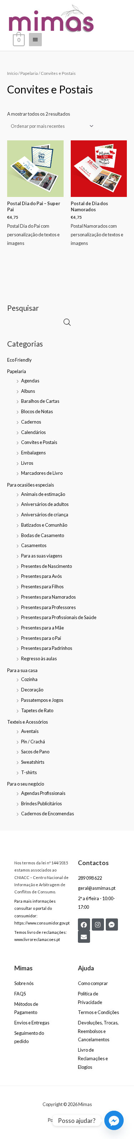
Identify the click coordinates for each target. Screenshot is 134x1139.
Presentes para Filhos (42, 586)
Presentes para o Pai (41, 638)
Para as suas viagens (41, 556)
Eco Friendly (19, 360)
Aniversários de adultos (45, 504)
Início (12, 73)
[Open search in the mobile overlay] (67, 322)
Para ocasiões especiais (30, 485)
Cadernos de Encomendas (47, 813)
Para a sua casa (22, 670)
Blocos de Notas (37, 411)
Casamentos (33, 545)
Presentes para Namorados (48, 597)
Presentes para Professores (48, 607)
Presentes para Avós (41, 576)
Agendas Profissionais (43, 793)
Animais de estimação (43, 494)
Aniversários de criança (44, 514)
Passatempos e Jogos (42, 700)
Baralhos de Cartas (40, 401)
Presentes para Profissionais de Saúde (58, 617)
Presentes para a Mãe (42, 628)
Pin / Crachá (33, 741)
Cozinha (29, 679)
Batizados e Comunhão (44, 525)
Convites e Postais (39, 442)
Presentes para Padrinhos (46, 648)
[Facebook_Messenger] (114, 1120)
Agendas (30, 380)
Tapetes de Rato (37, 710)
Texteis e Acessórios (27, 722)
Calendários (33, 432)
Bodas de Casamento (42, 535)
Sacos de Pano (35, 751)
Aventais (30, 731)
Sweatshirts (32, 762)
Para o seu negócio (25, 784)
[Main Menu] (35, 40)
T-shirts (29, 772)
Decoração (32, 689)
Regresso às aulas (39, 658)
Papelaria (16, 371)
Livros (27, 463)
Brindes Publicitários (41, 803)
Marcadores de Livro (42, 473)
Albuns (28, 391)
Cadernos (31, 422)
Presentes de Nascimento (46, 566)
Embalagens (33, 452)
